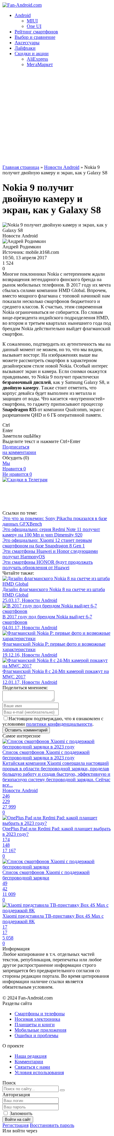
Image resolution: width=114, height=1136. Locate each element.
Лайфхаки (25, 48)
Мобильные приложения (40, 1030)
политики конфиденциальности (59, 724)
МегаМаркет (40, 64)
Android (23, 15)
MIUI (32, 20)
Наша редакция (31, 1056)
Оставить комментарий (26, 730)
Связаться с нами (32, 1067)
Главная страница (20, 167)
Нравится (14, 468)
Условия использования (39, 1072)
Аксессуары (27, 42)
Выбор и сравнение (35, 37)
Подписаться (19, 449)
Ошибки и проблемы (36, 1035)
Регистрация (15, 1125)
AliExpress (37, 59)
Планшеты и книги (35, 1024)
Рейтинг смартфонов (36, 31)
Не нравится (17, 474)
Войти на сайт (18, 1119)
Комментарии (29, 1061)
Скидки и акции (32, 53)
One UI (34, 26)
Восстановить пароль (52, 1125)
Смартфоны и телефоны (40, 1013)
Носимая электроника (37, 1019)
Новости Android (61, 167)
